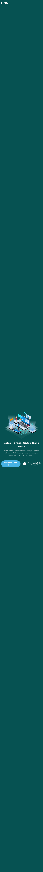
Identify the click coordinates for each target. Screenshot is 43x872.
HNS (4, 3)
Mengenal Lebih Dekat (10, 463)
